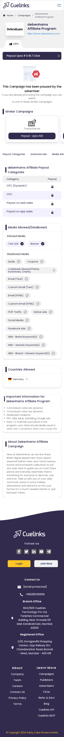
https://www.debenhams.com (43, 33)
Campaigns (46, 674)
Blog (46, 704)
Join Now (46, 563)
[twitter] (27, 551)
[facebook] (19, 551)
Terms (17, 704)
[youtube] (42, 551)
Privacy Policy (17, 698)
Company (17, 674)
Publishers (46, 680)
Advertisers (46, 686)
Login (19, 563)
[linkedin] (34, 551)
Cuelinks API (46, 710)
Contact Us (17, 692)
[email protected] (35, 587)
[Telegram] (49, 551)
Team (17, 680)
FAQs (46, 692)
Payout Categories (14, 154)
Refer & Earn (46, 698)
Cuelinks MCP (46, 716)
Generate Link (38, 154)
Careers (17, 686)
